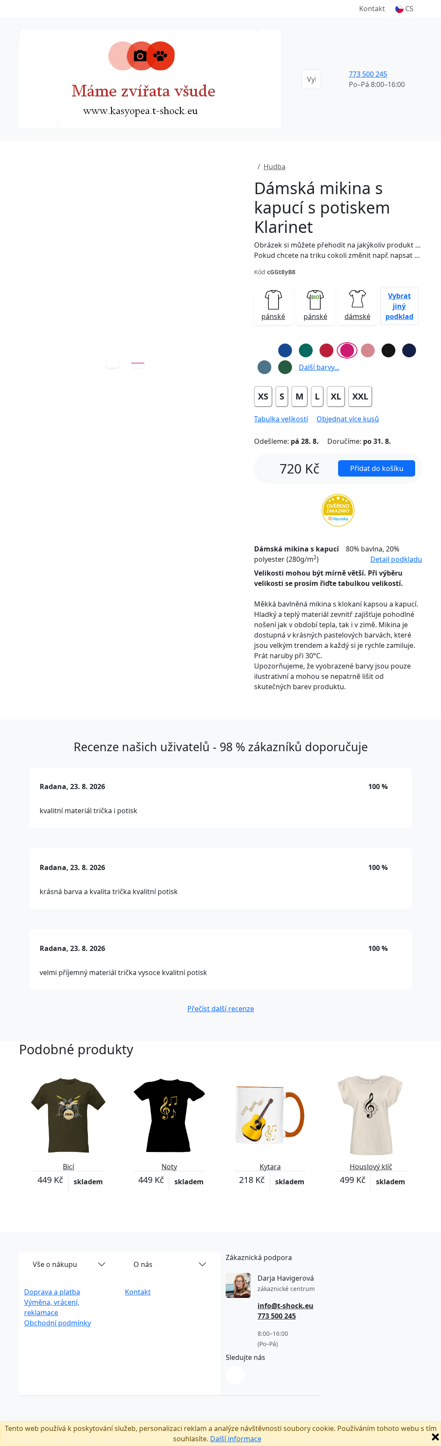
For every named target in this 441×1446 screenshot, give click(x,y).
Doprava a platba (52, 1292)
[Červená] (326, 350)
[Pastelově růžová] (367, 350)
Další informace (235, 1438)
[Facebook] (235, 1375)
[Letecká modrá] (264, 367)
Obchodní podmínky (57, 1323)
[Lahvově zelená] (285, 367)
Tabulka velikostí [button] (281, 419)
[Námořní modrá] (409, 350)
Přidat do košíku (377, 468)
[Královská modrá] (285, 350)
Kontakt (372, 8)
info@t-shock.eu (286, 1305)
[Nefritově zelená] (305, 350)
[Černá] (388, 350)
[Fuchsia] (347, 350)
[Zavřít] (435, 1437)
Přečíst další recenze (220, 1008)
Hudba (275, 166)
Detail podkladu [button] (396, 559)
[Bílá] (264, 350)
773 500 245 (368, 74)
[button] (404, 8)
